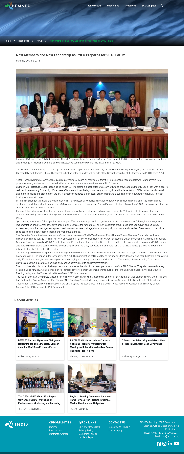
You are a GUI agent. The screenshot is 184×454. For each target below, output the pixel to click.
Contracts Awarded (58, 434)
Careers (53, 427)
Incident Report (86, 437)
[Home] (18, 6)
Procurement (55, 430)
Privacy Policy (86, 430)
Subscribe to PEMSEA (119, 427)
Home (8, 40)
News (39, 40)
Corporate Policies (88, 434)
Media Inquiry (115, 430)
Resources (130, 5)
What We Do (113, 5)
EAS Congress (149, 5)
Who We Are (94, 5)
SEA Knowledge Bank (89, 427)
